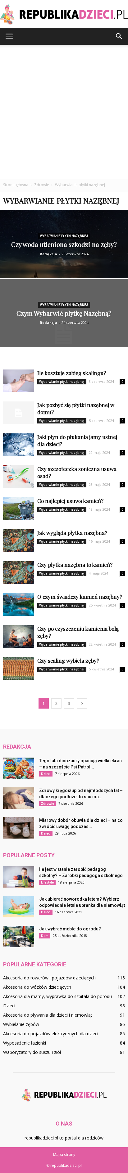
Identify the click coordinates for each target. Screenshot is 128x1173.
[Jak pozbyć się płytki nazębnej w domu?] (18, 412)
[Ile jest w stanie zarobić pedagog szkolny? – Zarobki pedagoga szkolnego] (18, 877)
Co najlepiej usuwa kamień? (70, 500)
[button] (119, 36)
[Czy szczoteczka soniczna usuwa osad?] (18, 476)
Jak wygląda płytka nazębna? (72, 532)
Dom (44, 935)
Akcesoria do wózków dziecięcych (37, 987)
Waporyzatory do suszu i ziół (32, 1052)
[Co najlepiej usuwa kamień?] (18, 508)
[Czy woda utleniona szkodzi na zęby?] (64, 259)
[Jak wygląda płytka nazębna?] (18, 540)
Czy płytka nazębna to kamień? (74, 564)
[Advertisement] (64, 112)
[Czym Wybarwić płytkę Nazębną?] (64, 334)
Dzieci (46, 774)
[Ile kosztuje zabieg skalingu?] (18, 380)
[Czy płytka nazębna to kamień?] (18, 572)
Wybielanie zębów (21, 1024)
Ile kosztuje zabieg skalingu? (71, 372)
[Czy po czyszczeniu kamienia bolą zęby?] (18, 636)
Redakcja (48, 254)
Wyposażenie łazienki (24, 1043)
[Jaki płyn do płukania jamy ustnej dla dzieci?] (18, 444)
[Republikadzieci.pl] (64, 14)
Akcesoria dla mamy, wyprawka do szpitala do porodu (57, 996)
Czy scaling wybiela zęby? (68, 660)
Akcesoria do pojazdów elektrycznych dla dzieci (50, 1033)
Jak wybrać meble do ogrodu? (70, 928)
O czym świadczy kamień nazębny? (79, 596)
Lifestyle (47, 882)
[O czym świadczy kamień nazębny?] (18, 604)
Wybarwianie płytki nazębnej (64, 236)
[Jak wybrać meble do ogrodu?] (18, 936)
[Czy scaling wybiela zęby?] (18, 668)
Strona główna (15, 184)
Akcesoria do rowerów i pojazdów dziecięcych (49, 978)
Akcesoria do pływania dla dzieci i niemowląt (47, 1015)
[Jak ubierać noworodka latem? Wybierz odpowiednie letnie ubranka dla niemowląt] (18, 906)
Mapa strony (64, 1154)
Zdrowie (47, 803)
